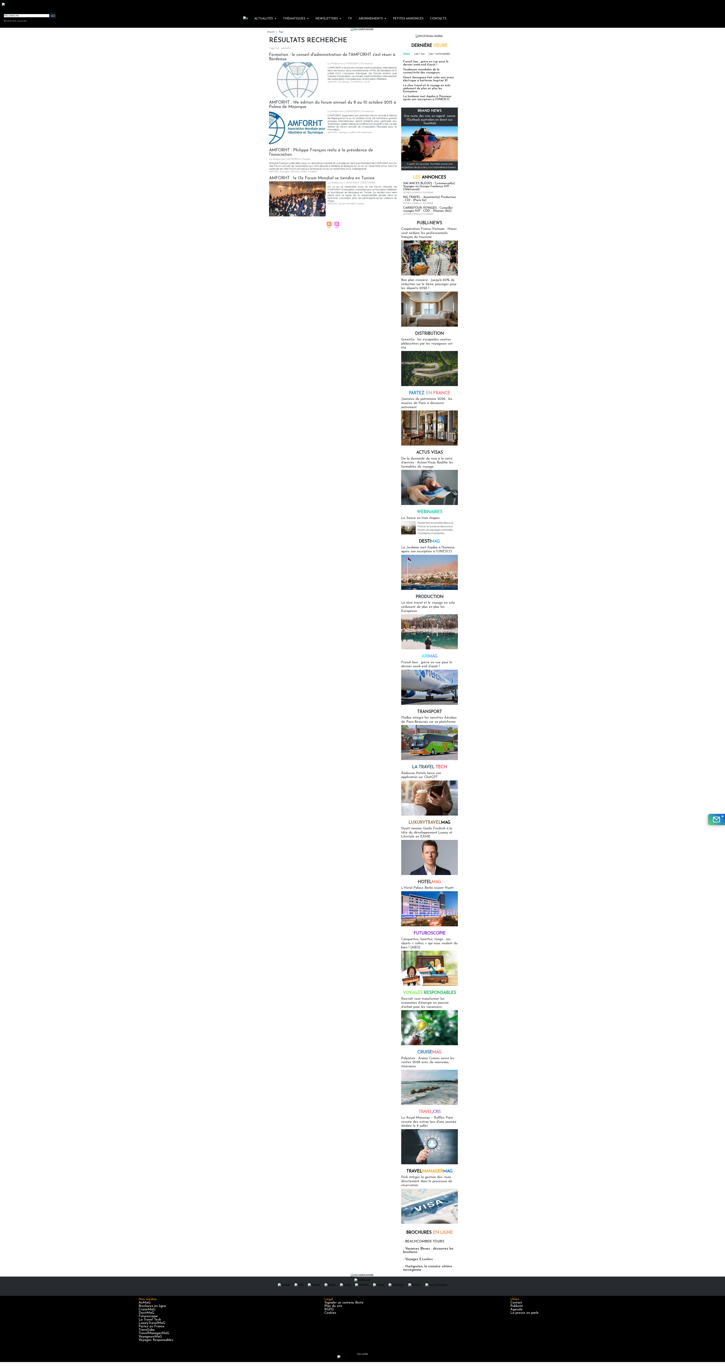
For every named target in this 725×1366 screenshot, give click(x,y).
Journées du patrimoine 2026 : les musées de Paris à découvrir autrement (426, 403)
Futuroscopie (430, 933)
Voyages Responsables (156, 1340)
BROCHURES (429, 1233)
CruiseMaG (147, 1309)
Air (430, 656)
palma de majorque (360, 132)
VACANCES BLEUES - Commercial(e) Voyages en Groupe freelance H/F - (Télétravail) (429, 186)
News (406, 53)
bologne (284, 171)
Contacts (438, 18)
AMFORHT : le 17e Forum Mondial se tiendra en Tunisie (322, 178)
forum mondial (347, 203)
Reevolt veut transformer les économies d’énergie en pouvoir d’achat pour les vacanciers (425, 1003)
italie (304, 171)
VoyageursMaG (150, 1336)
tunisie (360, 203)
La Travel (429, 767)
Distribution (429, 334)
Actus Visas (429, 452)
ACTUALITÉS (265, 18)
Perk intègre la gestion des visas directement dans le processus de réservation (426, 1181)
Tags (280, 32)
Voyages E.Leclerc (419, 1259)
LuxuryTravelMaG (152, 1323)
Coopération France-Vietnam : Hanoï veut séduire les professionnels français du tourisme (429, 233)
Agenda (516, 1309)
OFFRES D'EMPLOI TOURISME (418, 192)
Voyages (429, 993)
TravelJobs (147, 1330)
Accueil (270, 32)
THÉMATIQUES (296, 18)
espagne (343, 132)
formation (356, 81)
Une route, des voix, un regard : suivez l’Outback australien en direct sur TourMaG (429, 120)
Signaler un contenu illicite (344, 1302)
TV (350, 18)
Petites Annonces (408, 18)
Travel (429, 1112)
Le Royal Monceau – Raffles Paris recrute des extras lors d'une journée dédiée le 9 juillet (429, 1122)
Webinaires (429, 512)
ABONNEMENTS (372, 18)
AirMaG (144, 1302)
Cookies (330, 1313)
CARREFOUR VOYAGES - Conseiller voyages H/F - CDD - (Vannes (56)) (428, 209)
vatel (367, 81)
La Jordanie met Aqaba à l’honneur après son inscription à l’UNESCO (427, 98)
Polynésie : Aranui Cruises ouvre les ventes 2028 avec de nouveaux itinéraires (427, 1062)
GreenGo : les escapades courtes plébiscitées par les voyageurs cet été (427, 343)
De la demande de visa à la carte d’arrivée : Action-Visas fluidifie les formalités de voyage (427, 463)
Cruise (429, 1052)
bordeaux (344, 81)
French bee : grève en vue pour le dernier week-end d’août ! (425, 63)
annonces (429, 177)
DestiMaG (146, 1313)
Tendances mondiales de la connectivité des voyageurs (421, 71)
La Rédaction (336, 63)
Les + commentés (439, 53)
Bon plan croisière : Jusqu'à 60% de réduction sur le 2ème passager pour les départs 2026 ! (429, 284)
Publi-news (429, 223)
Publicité (516, 1306)
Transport (429, 712)
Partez (429, 393)
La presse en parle (524, 1313)
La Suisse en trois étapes (420, 518)
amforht (332, 81)
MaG (429, 822)
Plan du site (333, 1306)
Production (429, 597)
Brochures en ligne (152, 1306)
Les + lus (419, 53)
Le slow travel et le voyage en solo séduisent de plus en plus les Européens (426, 88)
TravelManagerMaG (154, 1333)
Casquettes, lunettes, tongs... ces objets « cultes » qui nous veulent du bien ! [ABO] (429, 943)
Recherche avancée (15, 21)
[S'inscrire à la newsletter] (716, 819)
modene (312, 171)
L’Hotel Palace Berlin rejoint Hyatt (427, 888)
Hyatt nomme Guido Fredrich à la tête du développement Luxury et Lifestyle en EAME (426, 832)
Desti (429, 541)
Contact (516, 1302)
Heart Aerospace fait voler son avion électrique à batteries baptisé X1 (428, 79)
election (295, 171)
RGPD (329, 1309)
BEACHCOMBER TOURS (424, 1241)
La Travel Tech (150, 1319)
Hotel (429, 882)
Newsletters (328, 18)
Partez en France (151, 1326)
